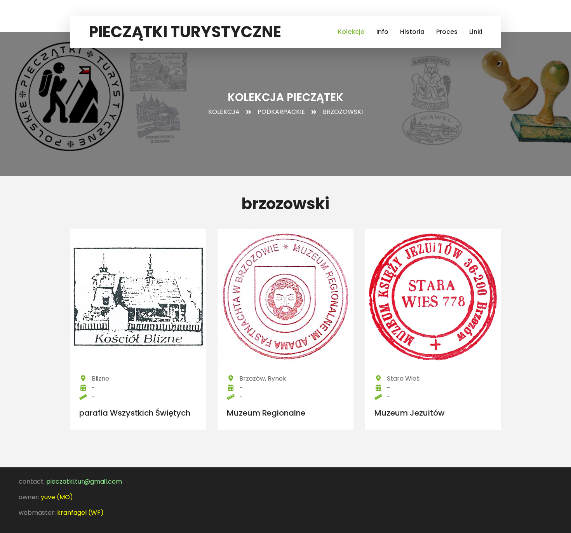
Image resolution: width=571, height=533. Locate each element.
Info (382, 31)
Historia (412, 31)
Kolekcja (351, 31)
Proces (447, 31)
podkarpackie (281, 111)
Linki (475, 31)
